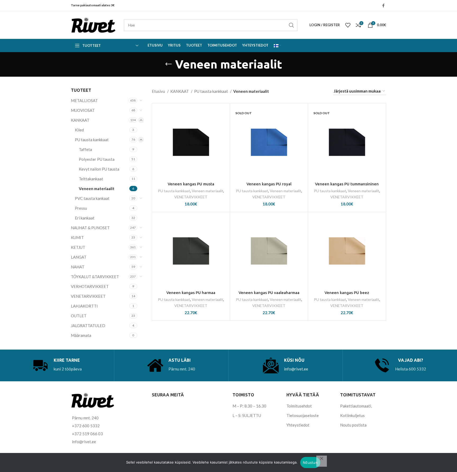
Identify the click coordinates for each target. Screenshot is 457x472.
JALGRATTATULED (88, 325)
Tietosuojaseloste (302, 415)
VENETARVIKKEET (88, 296)
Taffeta (85, 149)
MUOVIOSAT (83, 110)
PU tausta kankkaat (92, 139)
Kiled (79, 129)
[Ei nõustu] (321, 461)
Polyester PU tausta (97, 159)
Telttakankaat (91, 178)
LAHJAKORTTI (84, 306)
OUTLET (78, 315)
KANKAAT (80, 120)
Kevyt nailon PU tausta (99, 169)
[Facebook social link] (383, 5)
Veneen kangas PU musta (191, 184)
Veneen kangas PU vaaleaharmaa (269, 292)
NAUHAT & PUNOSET (90, 227)
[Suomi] (277, 45)
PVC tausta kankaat (92, 198)
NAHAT (77, 266)
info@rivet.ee (296, 368)
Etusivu (159, 91)
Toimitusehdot (299, 406)
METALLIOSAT (84, 100)
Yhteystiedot (297, 425)
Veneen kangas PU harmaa (190, 292)
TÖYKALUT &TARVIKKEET (95, 276)
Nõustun (310, 462)
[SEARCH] (291, 25)
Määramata (81, 335)
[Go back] (168, 64)
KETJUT (78, 247)
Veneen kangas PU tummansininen (347, 184)
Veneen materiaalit (97, 188)
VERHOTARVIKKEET (90, 286)
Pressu (81, 208)
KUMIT (77, 237)
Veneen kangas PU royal (268, 184)
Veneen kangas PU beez (347, 292)
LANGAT (78, 257)
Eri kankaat (84, 218)
